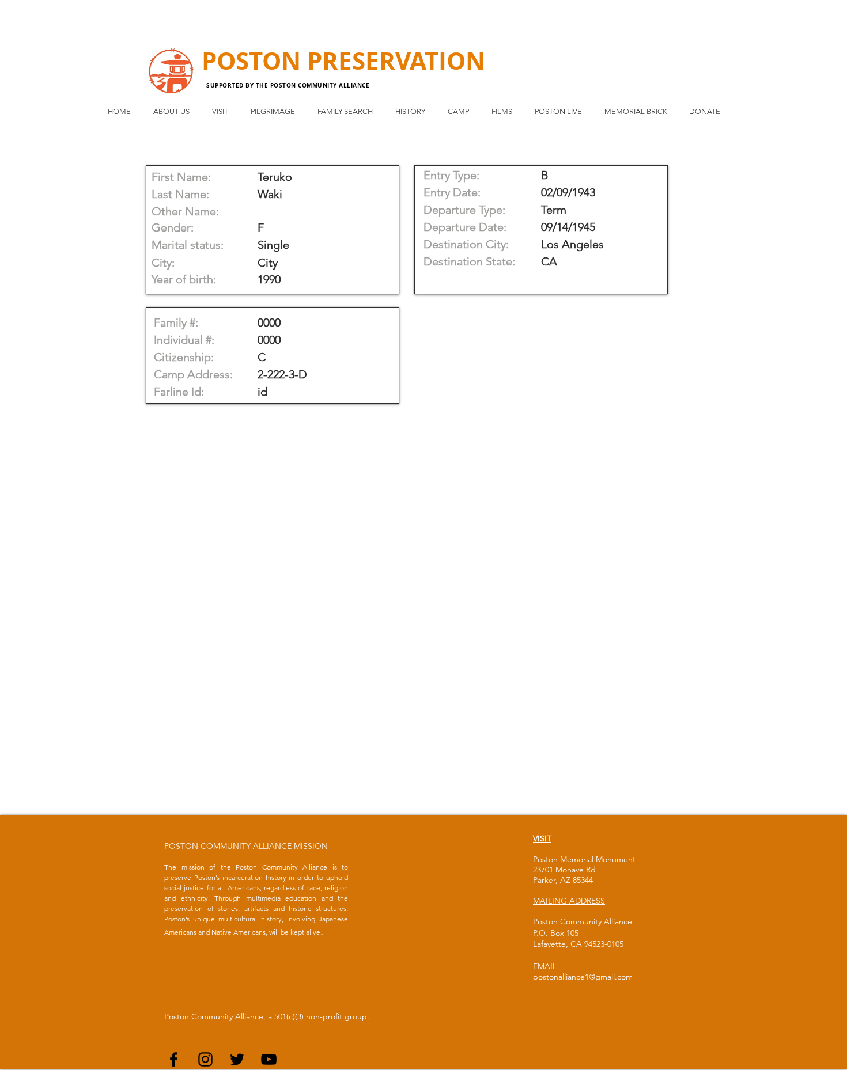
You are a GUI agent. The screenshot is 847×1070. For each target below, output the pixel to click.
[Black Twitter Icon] (237, 1059)
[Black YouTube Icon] (268, 1059)
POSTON (254, 60)
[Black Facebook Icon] (173, 1059)
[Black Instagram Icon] (205, 1059)
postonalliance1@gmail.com (583, 977)
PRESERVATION (396, 60)
